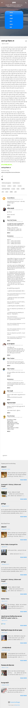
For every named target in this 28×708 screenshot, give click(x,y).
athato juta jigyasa (6, 183)
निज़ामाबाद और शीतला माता (7, 665)
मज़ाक (18, 189)
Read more (23, 480)
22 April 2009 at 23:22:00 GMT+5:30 (15, 380)
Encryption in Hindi (11, 419)
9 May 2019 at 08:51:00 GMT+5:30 (15, 417)
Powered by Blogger (15, 702)
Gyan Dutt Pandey (12, 220)
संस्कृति (11, 18)
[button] (26, 41)
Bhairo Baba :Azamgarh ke (9, 544)
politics (9, 172)
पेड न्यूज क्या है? (5, 683)
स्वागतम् (11, 12)
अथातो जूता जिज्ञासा (6, 189)
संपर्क (11, 27)
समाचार (11, 24)
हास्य (15, 192)
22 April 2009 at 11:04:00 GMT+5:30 (15, 209)
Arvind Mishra (10, 198)
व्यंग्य (3, 192)
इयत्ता (14, 3)
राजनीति (22, 189)
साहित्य (11, 15)
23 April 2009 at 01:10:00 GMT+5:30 (15, 404)
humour (13, 172)
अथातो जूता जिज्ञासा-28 (6, 167)
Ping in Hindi (10, 421)
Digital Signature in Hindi (13, 423)
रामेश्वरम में (3, 467)
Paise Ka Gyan (11, 416)
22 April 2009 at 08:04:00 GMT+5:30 (15, 199)
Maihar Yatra (5, 599)
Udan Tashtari (10, 358)
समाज (7, 192)
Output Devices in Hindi (12, 427)
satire (2, 172)
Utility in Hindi (10, 429)
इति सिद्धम (3, 504)
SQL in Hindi (10, 426)
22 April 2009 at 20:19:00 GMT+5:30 (15, 221)
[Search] (26, 3)
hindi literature (16, 183)
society (6, 172)
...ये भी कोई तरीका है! (6, 647)
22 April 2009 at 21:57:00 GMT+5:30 (15, 237)
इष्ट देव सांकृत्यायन (11, 344)
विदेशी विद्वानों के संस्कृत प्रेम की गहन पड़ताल (11, 630)
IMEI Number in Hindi (12, 422)
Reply (8, 205)
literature (18, 172)
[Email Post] (2, 180)
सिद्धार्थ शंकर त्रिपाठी (11, 403)
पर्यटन (11, 21)
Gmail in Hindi (10, 425)
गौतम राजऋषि (10, 391)
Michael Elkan (17, 705)
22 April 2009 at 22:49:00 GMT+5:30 (15, 345)
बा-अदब (13, 189)
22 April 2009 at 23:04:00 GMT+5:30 (15, 359)
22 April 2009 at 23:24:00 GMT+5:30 (15, 392)
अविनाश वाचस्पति (10, 208)
